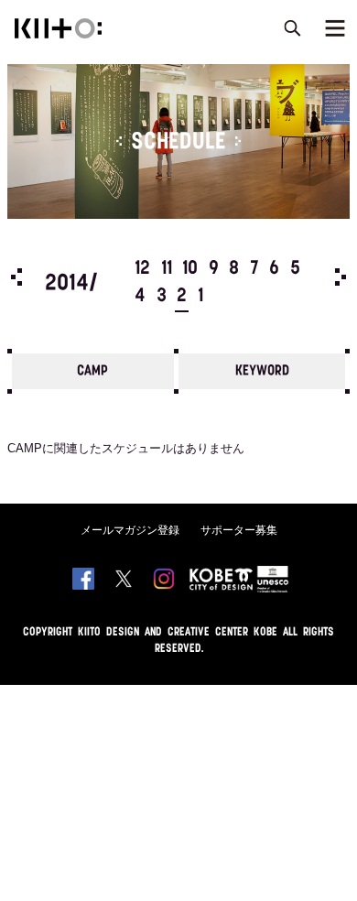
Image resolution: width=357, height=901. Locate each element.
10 (190, 269)
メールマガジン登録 (130, 530)
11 (166, 269)
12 (142, 269)
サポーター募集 (238, 530)
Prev (16, 277)
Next (340, 277)
